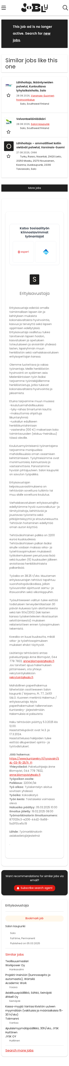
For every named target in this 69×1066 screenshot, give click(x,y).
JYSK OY (10, 1036)
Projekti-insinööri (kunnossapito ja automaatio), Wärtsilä (27, 977)
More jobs (34, 188)
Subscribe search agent (37, 888)
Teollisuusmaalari (17, 961)
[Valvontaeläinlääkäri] (9, 122)
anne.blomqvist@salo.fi (38, 661)
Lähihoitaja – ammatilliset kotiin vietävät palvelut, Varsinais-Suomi (40, 145)
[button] (62, 33)
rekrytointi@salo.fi (21, 677)
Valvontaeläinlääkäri (31, 119)
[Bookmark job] (9, 95)
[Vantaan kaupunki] (45, 252)
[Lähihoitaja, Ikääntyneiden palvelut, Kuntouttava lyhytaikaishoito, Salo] (9, 85)
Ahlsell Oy (11, 997)
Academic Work (16, 983)
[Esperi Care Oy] (23, 252)
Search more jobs (19, 1050)
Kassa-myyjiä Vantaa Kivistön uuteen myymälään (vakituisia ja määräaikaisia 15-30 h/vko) (34, 1010)
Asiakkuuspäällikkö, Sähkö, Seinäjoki (28, 993)
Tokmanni (12, 1019)
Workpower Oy (15, 965)
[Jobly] (34, 7)
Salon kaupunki (40, 124)
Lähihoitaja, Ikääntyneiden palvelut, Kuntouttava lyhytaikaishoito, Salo (34, 86)
